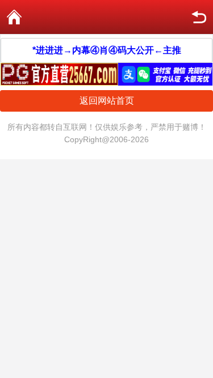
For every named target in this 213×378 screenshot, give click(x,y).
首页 (14, 17)
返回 (198, 17)
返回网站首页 (107, 100)
